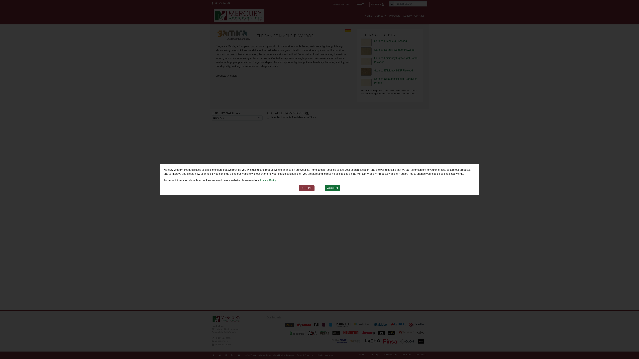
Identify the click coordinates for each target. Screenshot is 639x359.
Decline (307, 188)
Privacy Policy (268, 180)
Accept (332, 188)
